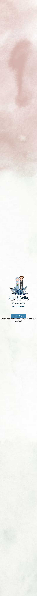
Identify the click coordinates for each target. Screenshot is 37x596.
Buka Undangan (18, 316)
